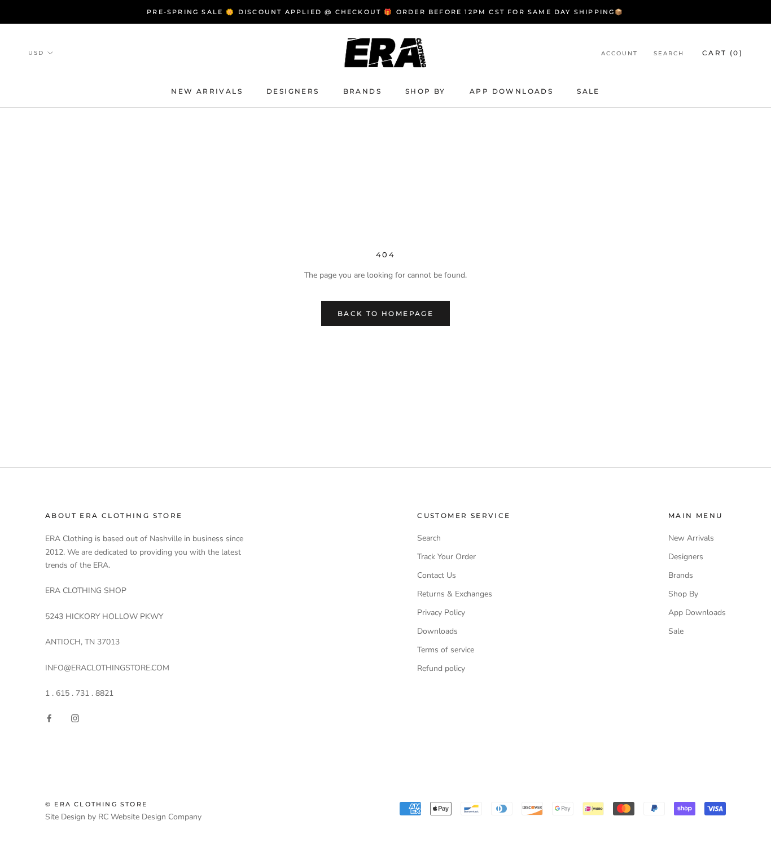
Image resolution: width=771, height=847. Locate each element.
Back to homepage (385, 313)
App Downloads (511, 91)
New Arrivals (207, 91)
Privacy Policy (441, 612)
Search (669, 53)
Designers (292, 91)
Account (619, 53)
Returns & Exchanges (454, 594)
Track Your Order (446, 556)
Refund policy (441, 668)
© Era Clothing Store (96, 804)
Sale (588, 91)
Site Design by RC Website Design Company (123, 816)
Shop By (425, 91)
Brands (362, 91)
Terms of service (445, 649)
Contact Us (436, 575)
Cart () (722, 53)
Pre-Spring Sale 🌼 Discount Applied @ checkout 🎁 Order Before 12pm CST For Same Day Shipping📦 (385, 12)
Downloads (437, 631)
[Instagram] (75, 717)
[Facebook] (49, 717)
